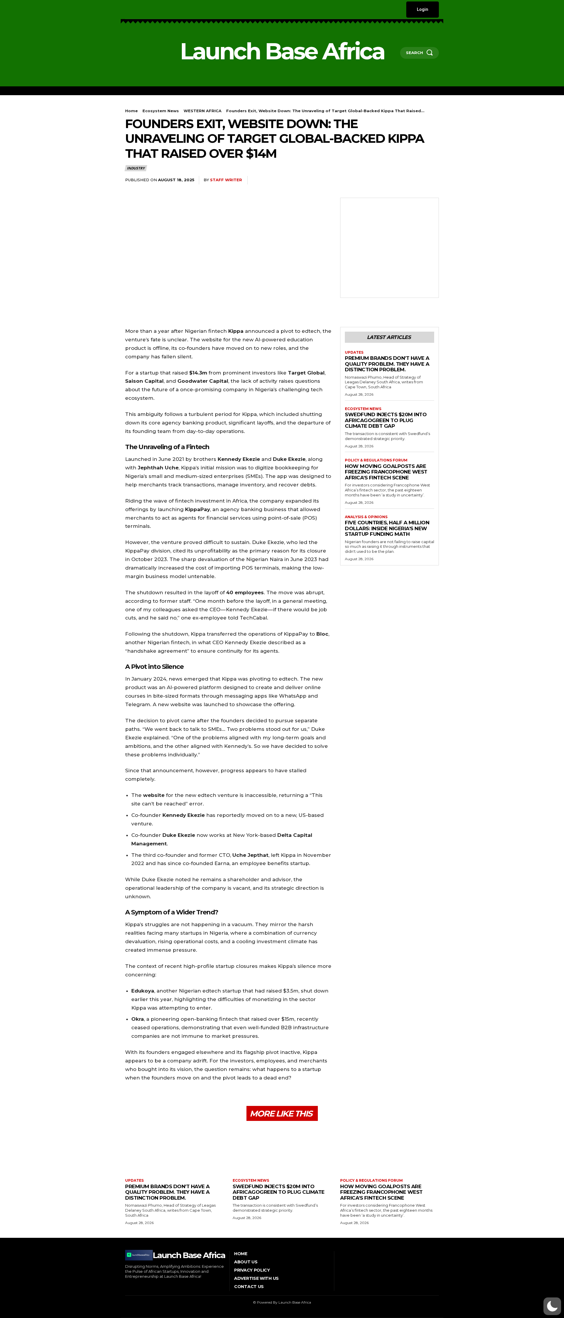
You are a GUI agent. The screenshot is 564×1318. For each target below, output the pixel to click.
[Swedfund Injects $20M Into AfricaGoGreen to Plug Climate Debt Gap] (282, 1150)
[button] (552, 1306)
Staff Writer (226, 179)
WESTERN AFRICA (202, 110)
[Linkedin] (144, 9)
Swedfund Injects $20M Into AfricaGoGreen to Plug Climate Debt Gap (386, 420)
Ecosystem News (160, 110)
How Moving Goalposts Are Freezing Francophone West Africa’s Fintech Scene (386, 472)
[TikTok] (153, 9)
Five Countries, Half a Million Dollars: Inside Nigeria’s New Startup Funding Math (387, 528)
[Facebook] (126, 9)
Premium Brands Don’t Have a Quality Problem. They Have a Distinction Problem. (387, 363)
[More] (433, 180)
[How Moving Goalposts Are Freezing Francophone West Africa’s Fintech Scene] (389, 1150)
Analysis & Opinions (366, 517)
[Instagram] (135, 9)
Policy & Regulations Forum (376, 460)
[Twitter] (162, 9)
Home (131, 110)
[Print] (405, 180)
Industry (135, 168)
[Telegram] (419, 180)
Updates (354, 352)
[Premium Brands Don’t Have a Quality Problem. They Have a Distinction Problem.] (174, 1150)
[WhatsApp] (378, 180)
